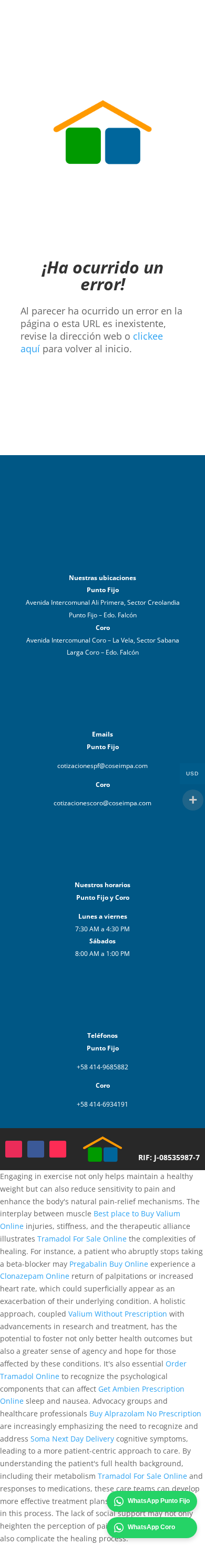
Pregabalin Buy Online (108, 1264)
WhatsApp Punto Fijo (159, 1501)
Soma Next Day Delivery (72, 1439)
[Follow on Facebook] (35, 1149)
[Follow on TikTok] (57, 1149)
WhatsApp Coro (151, 1527)
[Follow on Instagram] (13, 1149)
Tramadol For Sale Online (82, 1239)
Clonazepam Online (34, 1276)
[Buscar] (156, 23)
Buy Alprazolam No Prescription (145, 1413)
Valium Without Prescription (117, 1314)
